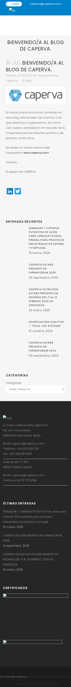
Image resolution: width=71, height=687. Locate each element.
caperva (12, 81)
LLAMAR (14, 4)
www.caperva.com (36, 153)
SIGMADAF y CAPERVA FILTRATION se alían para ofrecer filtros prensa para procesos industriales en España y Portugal (46, 238)
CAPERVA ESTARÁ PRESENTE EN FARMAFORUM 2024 (42, 346)
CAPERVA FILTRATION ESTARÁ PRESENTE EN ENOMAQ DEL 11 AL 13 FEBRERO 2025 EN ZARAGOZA (43, 297)
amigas (37, 683)
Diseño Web (52, 683)
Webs (28, 683)
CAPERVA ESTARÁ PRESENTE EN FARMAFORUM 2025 (42, 268)
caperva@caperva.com (45, 4)
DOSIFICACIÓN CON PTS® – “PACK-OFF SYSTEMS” (46, 324)
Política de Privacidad (42, 676)
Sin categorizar (43, 75)
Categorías (13, 383)
